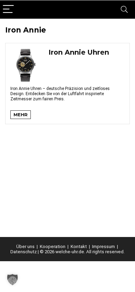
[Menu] (8, 9)
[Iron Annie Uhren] (26, 51)
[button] (12, 279)
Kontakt (79, 246)
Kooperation (52, 246)
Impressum (103, 246)
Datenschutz (23, 251)
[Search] (124, 9)
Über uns (25, 246)
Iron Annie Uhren (78, 52)
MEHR (21, 114)
